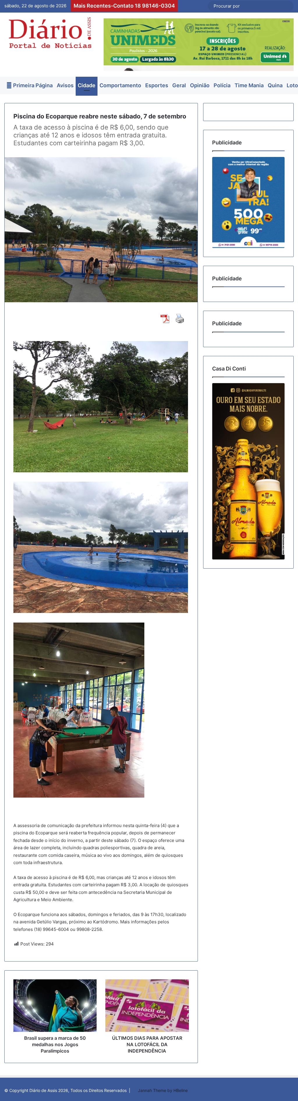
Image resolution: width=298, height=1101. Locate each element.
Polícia (222, 85)
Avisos (65, 85)
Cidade (86, 85)
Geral (179, 85)
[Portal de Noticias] (49, 32)
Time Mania (249, 85)
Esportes (156, 85)
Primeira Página (32, 85)
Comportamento (120, 85)
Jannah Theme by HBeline (163, 1090)
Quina (275, 85)
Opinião (200, 85)
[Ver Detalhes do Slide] (248, 202)
